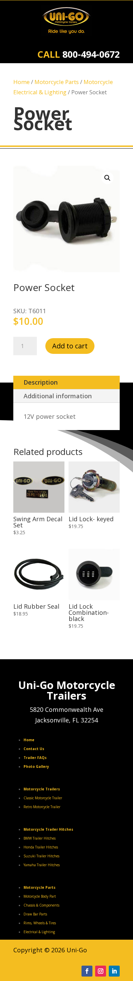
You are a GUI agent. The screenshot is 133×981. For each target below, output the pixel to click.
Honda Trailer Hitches (41, 847)
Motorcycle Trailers (42, 789)
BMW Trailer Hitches (40, 838)
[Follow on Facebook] (87, 971)
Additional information (58, 396)
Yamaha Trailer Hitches (42, 864)
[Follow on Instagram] (100, 971)
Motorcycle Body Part (40, 896)
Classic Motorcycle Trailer (43, 798)
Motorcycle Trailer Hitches (48, 829)
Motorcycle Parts (56, 82)
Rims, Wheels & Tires (40, 923)
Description (41, 382)
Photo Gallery (36, 766)
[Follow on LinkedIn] (114, 971)
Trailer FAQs (35, 757)
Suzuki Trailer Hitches (41, 856)
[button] (107, 178)
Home (21, 82)
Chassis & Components (41, 905)
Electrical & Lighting (39, 931)
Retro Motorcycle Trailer (42, 806)
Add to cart (70, 345)
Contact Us (34, 748)
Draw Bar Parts (35, 914)
